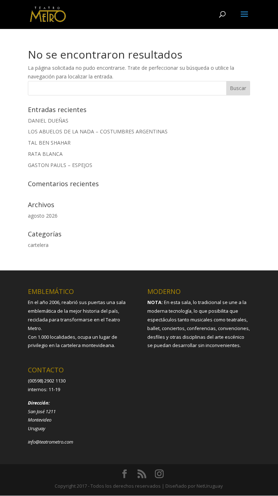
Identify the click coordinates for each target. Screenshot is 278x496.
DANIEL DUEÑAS (48, 120)
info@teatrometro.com (50, 442)
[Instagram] (159, 474)
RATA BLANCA (45, 153)
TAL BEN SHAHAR (49, 142)
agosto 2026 (43, 215)
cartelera (38, 244)
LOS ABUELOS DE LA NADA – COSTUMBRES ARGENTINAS (98, 131)
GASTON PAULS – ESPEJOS (60, 165)
